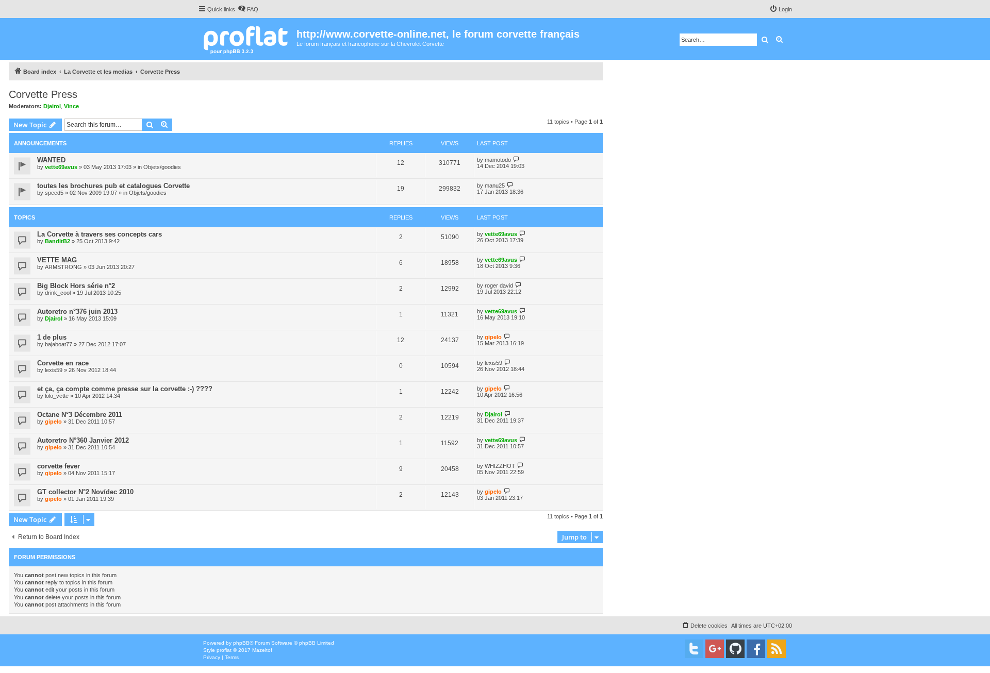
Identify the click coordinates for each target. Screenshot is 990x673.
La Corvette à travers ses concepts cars (99, 234)
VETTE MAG (57, 260)
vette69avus (61, 167)
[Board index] (247, 39)
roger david (499, 285)
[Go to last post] (516, 159)
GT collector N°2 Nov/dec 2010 (85, 492)
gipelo (493, 337)
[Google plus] (714, 649)
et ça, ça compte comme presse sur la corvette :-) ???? (124, 389)
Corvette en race (63, 363)
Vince (71, 106)
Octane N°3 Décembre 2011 (79, 414)
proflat (224, 650)
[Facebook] (756, 649)
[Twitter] (694, 649)
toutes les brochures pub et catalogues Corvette (113, 186)
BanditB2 (57, 241)
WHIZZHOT (500, 466)
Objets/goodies (162, 167)
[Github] (735, 649)
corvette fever (58, 466)
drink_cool (58, 293)
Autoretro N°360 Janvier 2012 (83, 440)
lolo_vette (57, 396)
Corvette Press (43, 94)
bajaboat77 (58, 344)
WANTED (51, 160)
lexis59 (53, 370)
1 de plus (52, 337)
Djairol (52, 106)
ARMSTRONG (63, 267)
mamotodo (498, 160)
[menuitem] (248, 9)
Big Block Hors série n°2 (76, 286)
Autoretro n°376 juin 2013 (77, 311)
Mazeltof (262, 650)
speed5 (54, 193)
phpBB (241, 643)
